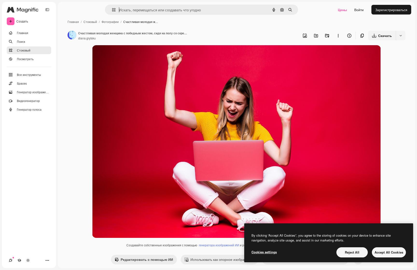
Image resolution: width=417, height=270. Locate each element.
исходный (124, 54)
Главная (73, 22)
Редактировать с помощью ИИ (147, 259)
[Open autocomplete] (111, 10)
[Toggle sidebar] (47, 10)
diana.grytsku (87, 38)
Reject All (352, 252)
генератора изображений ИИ (219, 245)
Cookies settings (264, 252)
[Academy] (19, 260)
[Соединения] (10, 260)
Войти (359, 9)
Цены (342, 9)
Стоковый (90, 22)
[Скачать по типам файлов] (400, 35)
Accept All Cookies (389, 252)
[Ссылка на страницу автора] (72, 35)
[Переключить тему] (28, 260)
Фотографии (110, 22)
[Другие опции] (338, 35)
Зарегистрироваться (391, 9)
